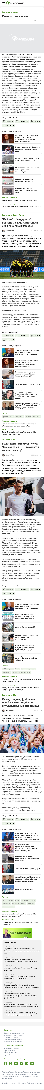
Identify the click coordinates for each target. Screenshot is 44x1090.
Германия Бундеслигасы (13, 1039)
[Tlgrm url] (27, 1063)
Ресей (17, 669)
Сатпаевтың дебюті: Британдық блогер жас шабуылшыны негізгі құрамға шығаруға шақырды (21, 986)
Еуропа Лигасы (9, 1051)
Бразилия (15, 903)
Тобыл (14, 672)
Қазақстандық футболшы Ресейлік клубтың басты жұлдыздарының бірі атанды (20, 689)
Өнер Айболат (10, 230)
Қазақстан (36, 417)
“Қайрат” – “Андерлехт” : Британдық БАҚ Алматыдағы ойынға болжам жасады (21, 680)
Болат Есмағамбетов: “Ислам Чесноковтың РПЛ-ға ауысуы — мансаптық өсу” (20, 433)
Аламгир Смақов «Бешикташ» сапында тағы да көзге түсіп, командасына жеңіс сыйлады (20, 1014)
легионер (31, 903)
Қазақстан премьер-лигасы (14, 1033)
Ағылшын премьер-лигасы (13, 1035)
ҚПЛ (4, 669)
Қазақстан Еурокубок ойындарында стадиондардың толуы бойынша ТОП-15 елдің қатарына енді (20, 996)
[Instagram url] (11, 1063)
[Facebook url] (5, 1063)
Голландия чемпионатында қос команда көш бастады (21, 206)
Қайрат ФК (19, 417)
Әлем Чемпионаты (10, 1053)
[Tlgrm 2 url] (32, 1063)
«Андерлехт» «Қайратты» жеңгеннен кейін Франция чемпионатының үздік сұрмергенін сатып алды (22, 951)
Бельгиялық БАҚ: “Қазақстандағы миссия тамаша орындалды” (20, 923)
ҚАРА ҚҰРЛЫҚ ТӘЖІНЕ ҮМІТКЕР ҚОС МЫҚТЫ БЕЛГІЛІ (21, 200)
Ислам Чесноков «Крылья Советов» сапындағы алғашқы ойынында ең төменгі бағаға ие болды (21, 1005)
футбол (5, 417)
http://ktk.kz (20, 112)
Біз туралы (22, 1083)
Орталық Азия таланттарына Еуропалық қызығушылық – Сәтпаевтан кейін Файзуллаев (20, 960)
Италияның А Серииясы (13, 1042)
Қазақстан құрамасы (28, 669)
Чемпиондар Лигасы (11, 1048)
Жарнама (38, 1083)
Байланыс (30, 1083)
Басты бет (6, 12)
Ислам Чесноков (24, 672)
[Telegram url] (21, 1063)
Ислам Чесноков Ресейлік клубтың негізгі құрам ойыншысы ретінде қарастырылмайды (19, 425)
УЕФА (12, 417)
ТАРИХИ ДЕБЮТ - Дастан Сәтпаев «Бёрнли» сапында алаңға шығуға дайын (19, 977)
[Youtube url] (16, 1064)
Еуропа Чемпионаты (11, 1055)
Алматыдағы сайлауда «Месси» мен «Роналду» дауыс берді (21, 969)
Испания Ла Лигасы (11, 1037)
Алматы (28, 417)
